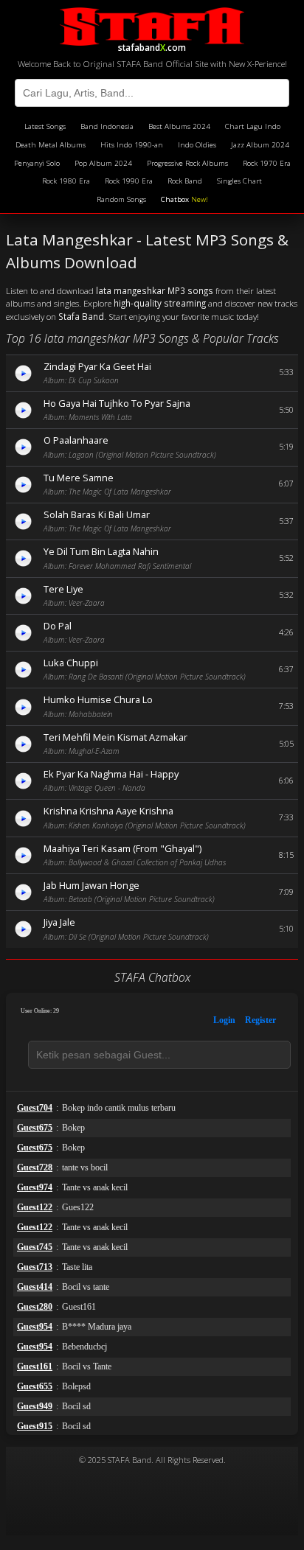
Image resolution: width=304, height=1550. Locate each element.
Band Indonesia (107, 126)
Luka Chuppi (71, 662)
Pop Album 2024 (103, 163)
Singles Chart (239, 181)
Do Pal (58, 625)
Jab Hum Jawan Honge (91, 885)
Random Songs (121, 199)
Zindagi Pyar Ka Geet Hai (97, 366)
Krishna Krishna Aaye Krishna (108, 810)
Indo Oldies (197, 145)
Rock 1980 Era (66, 181)
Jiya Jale (59, 922)
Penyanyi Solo (37, 163)
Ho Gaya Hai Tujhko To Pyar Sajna (117, 403)
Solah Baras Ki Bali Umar (97, 514)
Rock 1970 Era (267, 163)
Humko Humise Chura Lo (98, 699)
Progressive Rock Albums (187, 163)
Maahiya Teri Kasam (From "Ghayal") (122, 848)
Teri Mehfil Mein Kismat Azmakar (115, 737)
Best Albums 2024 (179, 126)
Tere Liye (63, 589)
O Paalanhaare (76, 440)
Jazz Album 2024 (260, 145)
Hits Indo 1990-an (131, 145)
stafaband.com (152, 45)
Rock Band (184, 181)
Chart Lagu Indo (252, 126)
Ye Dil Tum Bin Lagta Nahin (101, 551)
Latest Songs (45, 126)
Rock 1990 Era (129, 181)
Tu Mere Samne (79, 477)
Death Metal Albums (50, 145)
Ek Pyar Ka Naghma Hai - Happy (111, 774)
